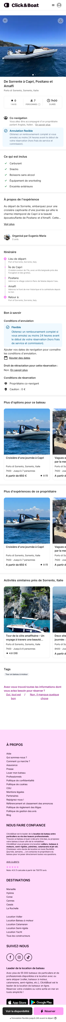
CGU (8, 788)
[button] (33, 74)
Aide (8, 753)
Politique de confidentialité (20, 780)
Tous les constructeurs (18, 935)
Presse (9, 769)
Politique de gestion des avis (21, 811)
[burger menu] (53, 5)
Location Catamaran (17, 924)
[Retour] (5, 20)
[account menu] (59, 5)
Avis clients (12, 862)
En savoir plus (19, 370)
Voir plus (9, 224)
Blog (8, 815)
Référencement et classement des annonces (29, 803)
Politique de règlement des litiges (23, 807)
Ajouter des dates (19, 357)
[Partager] (60, 21)
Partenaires (12, 795)
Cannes (10, 900)
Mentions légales (15, 792)
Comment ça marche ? (18, 761)
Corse (9, 896)
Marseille (11, 889)
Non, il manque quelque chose (44, 696)
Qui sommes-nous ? (16, 757)
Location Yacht (14, 932)
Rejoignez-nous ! (15, 799)
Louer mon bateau (15, 772)
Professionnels (13, 776)
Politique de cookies (16, 784)
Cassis (9, 904)
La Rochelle (12, 908)
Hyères (10, 893)
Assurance (11, 765)
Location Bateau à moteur (19, 920)
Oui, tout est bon (13, 696)
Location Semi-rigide (17, 928)
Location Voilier (14, 916)
